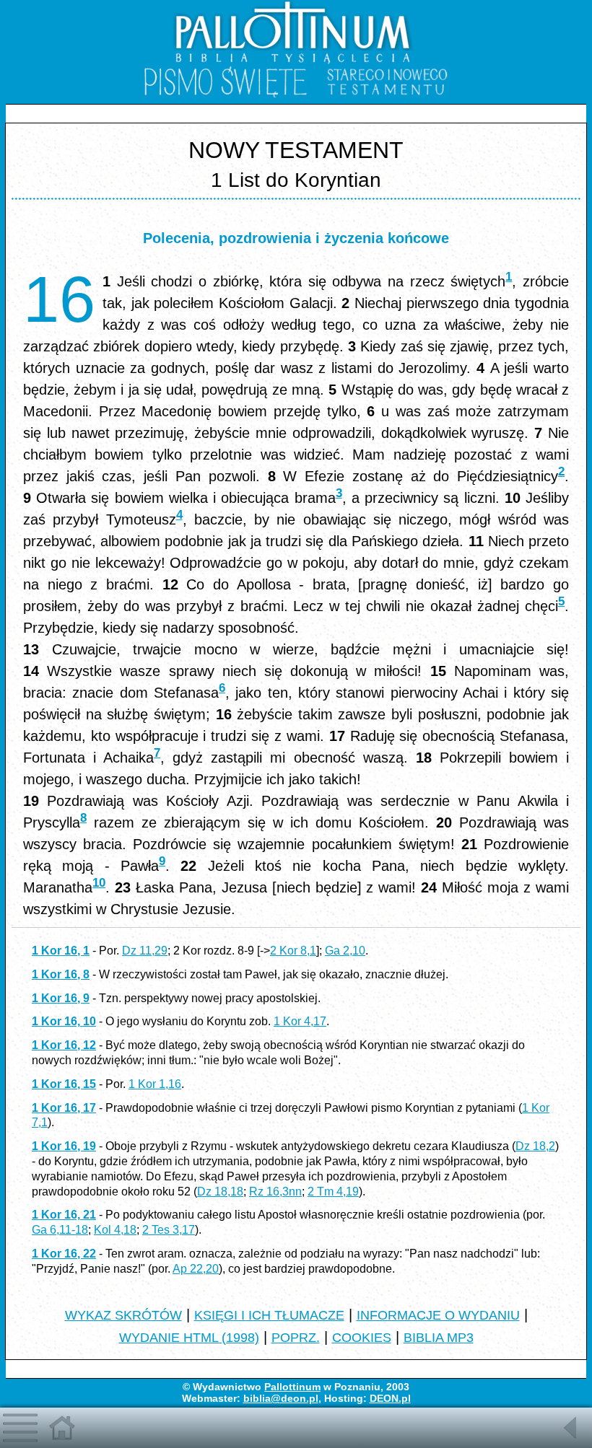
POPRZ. (295, 1337)
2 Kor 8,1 (293, 950)
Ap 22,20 (196, 1269)
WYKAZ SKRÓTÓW (123, 1315)
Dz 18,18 (220, 1191)
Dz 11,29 (144, 950)
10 (98, 883)
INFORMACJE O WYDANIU (438, 1315)
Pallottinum (292, 1386)
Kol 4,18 (115, 1230)
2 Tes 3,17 (168, 1230)
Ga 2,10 (345, 950)
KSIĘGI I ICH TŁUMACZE (269, 1315)
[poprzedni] (571, 1440)
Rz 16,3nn (275, 1191)
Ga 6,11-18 (60, 1230)
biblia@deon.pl (280, 1398)
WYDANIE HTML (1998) (189, 1337)
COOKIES (361, 1337)
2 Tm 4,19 (333, 1191)
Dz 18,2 (535, 1146)
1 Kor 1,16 (155, 1084)
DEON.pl (390, 1398)
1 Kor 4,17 (300, 1021)
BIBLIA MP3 (439, 1337)
